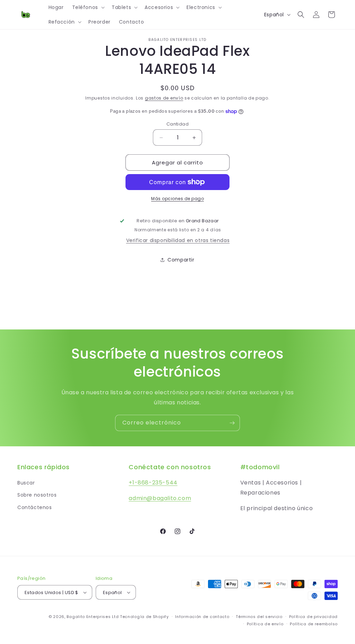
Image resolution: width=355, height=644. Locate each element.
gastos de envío (164, 98)
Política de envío (265, 624)
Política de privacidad (313, 616)
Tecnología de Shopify (144, 616)
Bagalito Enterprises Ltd (93, 616)
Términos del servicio (259, 616)
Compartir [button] (180, 259)
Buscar (26, 482)
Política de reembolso (314, 624)
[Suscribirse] (232, 423)
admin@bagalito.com (160, 498)
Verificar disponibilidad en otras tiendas (178, 240)
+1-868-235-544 (153, 483)
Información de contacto (202, 616)
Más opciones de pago (177, 198)
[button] (87, 7)
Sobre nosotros (37, 494)
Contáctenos (34, 507)
